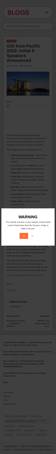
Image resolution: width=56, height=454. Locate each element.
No (32, 236)
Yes (23, 236)
